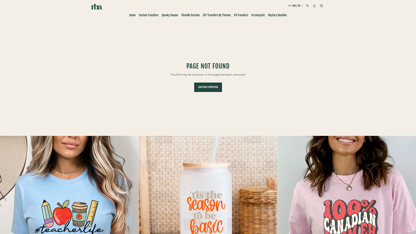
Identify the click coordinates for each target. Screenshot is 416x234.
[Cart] (321, 5)
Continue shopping (208, 87)
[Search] (307, 5)
